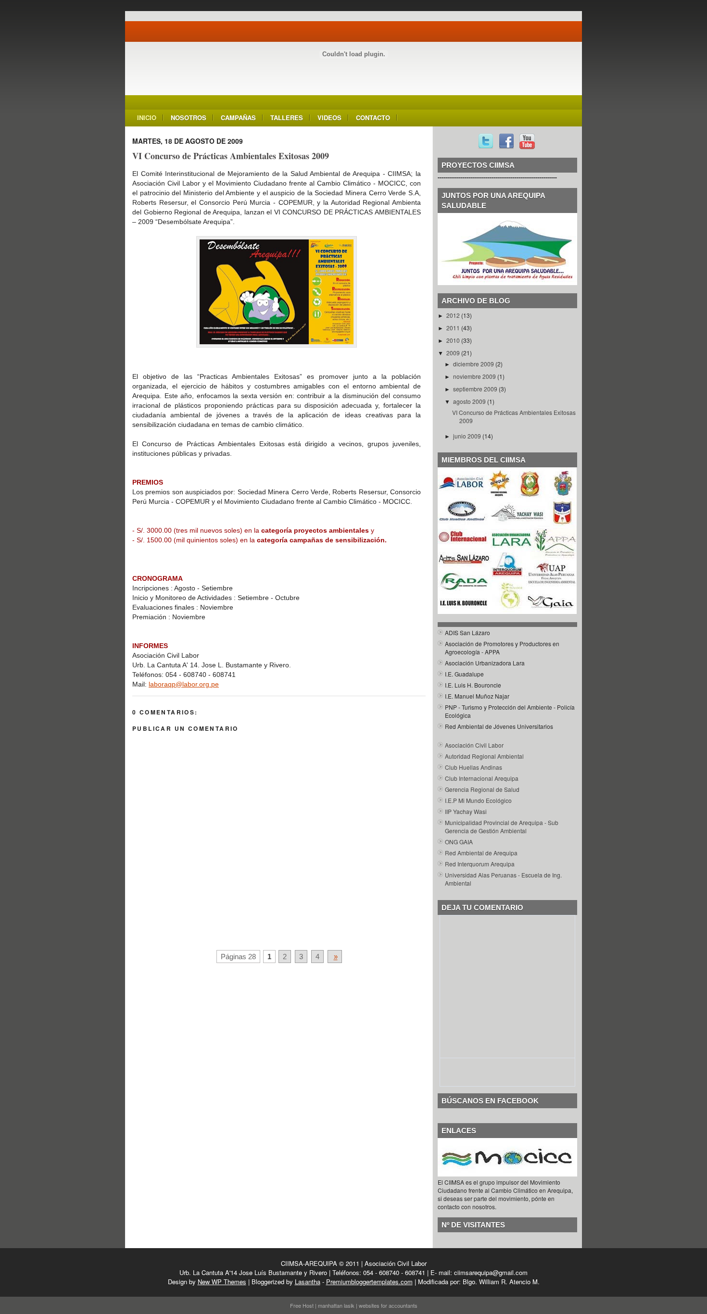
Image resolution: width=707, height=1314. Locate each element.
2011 (453, 328)
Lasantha (307, 1281)
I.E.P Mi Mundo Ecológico (478, 800)
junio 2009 (467, 436)
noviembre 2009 (475, 376)
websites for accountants (388, 1305)
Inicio (146, 117)
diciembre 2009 (474, 364)
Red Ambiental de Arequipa (481, 853)
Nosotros (188, 117)
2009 (453, 353)
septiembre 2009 (476, 389)
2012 (453, 315)
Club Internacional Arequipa (481, 778)
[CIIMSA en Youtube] (527, 146)
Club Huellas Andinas (473, 767)
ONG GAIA (459, 842)
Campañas (238, 117)
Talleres (286, 117)
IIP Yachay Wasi (466, 811)
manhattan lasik (336, 1305)
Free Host (302, 1305)
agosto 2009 (470, 401)
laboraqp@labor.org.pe (184, 684)
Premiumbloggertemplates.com (369, 1281)
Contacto (373, 117)
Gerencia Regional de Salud (482, 789)
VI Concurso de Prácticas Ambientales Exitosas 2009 (230, 156)
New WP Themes (222, 1281)
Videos (329, 117)
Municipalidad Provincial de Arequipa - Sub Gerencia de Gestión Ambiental (501, 826)
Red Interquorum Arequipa (480, 864)
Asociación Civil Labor (474, 745)
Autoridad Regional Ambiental (484, 756)
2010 (453, 340)
